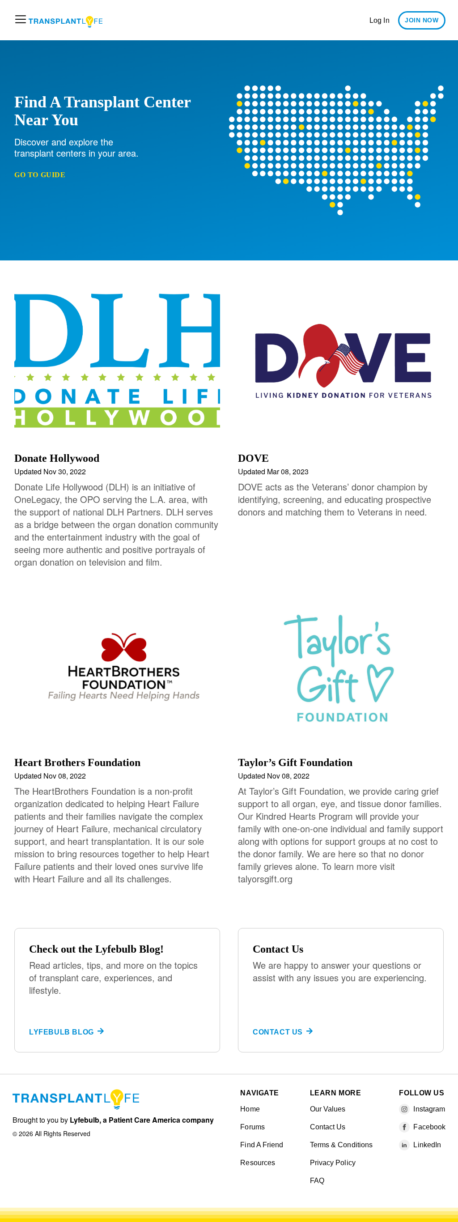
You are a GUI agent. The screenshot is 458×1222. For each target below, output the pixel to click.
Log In (379, 20)
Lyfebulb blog (61, 1032)
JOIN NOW (422, 20)
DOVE (253, 458)
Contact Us (278, 1032)
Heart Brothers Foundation (77, 762)
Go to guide (40, 175)
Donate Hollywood (56, 458)
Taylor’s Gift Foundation (295, 762)
